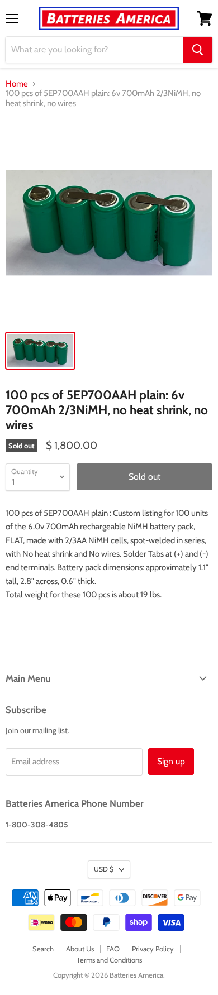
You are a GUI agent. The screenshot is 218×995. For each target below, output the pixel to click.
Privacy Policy (153, 948)
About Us (80, 948)
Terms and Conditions (109, 959)
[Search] (197, 50)
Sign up (171, 761)
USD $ (103, 869)
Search (43, 948)
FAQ (113, 948)
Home (17, 84)
